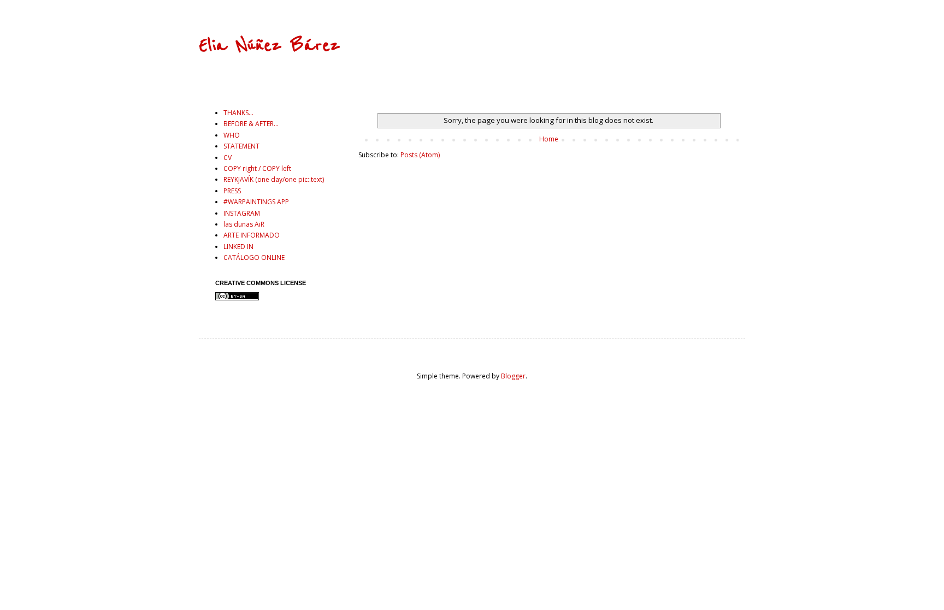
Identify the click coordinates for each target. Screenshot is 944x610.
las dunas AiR (243, 224)
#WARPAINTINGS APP (256, 201)
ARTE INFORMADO (251, 235)
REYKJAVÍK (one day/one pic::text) (273, 179)
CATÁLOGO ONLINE (254, 257)
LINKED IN (238, 246)
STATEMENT (241, 146)
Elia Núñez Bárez (269, 45)
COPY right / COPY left (257, 168)
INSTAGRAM (241, 213)
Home (548, 139)
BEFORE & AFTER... (251, 123)
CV (227, 157)
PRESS (232, 191)
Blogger (513, 376)
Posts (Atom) (420, 154)
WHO (231, 135)
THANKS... (238, 112)
